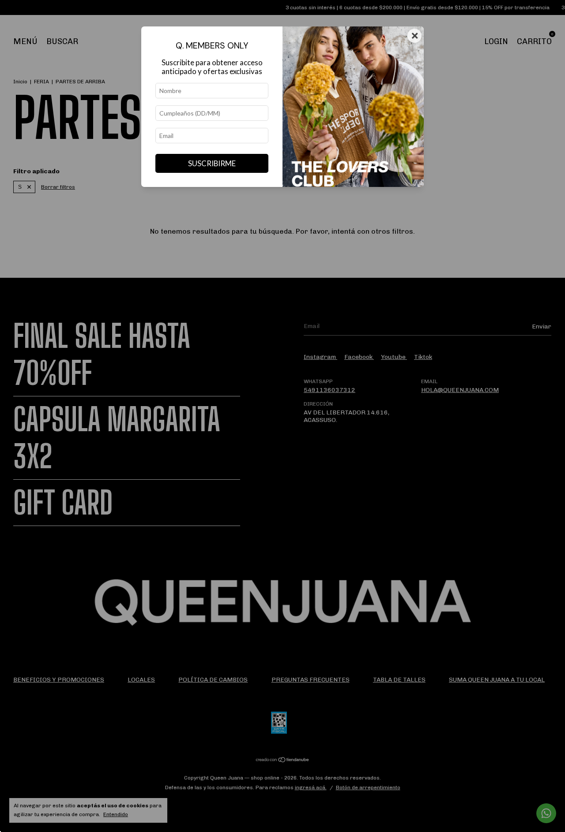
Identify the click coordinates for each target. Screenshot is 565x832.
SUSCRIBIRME (212, 163)
